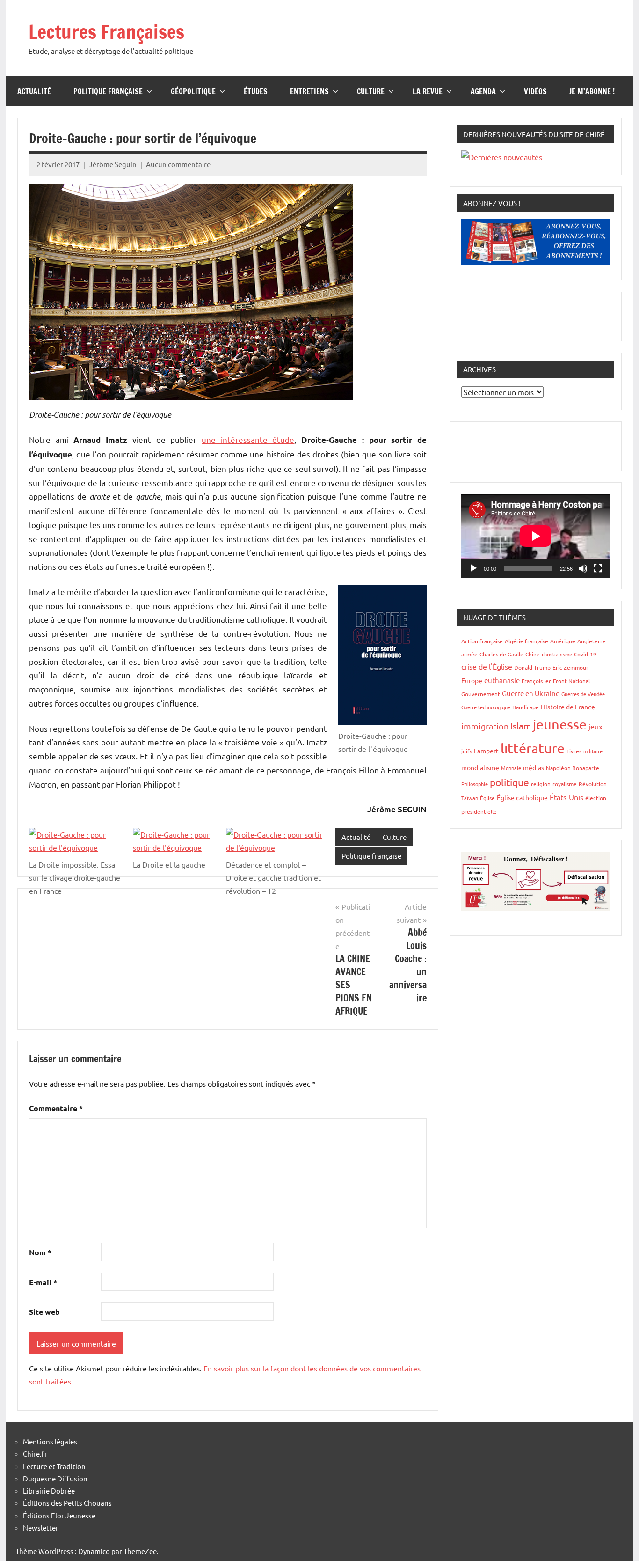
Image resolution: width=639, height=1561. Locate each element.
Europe (471, 680)
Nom (40, 1252)
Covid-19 (585, 654)
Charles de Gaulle (501, 654)
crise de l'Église (486, 666)
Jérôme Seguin (113, 164)
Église (487, 798)
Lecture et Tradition (54, 1466)
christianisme (557, 654)
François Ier (536, 681)
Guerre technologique (485, 707)
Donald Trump (532, 667)
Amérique (562, 641)
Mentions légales (50, 1441)
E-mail (43, 1282)
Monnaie (511, 768)
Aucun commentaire (178, 164)
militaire (593, 751)
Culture (371, 91)
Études (256, 91)
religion (541, 784)
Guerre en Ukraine (530, 693)
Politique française (108, 91)
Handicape (525, 707)
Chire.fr (35, 1453)
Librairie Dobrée (49, 1490)
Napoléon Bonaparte (572, 768)
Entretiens (309, 91)
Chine (532, 654)
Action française (482, 641)
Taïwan (469, 798)
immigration (484, 726)
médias (533, 767)
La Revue (428, 91)
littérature (533, 748)
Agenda (483, 91)
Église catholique (522, 797)
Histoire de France (568, 706)
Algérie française (526, 641)
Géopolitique (193, 91)
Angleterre (591, 641)
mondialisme (480, 767)
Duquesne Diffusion (55, 1478)
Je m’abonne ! (592, 91)
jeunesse (560, 724)
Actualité (34, 91)
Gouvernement (480, 694)
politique (509, 782)
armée (469, 654)
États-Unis (566, 797)
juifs (466, 751)
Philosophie (474, 784)
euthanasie (502, 680)
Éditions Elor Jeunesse (59, 1515)
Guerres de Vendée (583, 694)
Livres (573, 751)
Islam (520, 725)
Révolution (593, 784)
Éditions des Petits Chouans (67, 1502)
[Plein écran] (598, 568)
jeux (595, 726)
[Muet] (583, 568)
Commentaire (56, 1108)
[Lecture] (473, 568)
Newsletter (40, 1527)
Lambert (486, 750)
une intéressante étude (248, 439)
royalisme (564, 784)
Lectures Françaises (106, 31)
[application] (535, 536)
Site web (44, 1312)
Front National (571, 681)
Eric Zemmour (570, 667)
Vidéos (535, 91)
